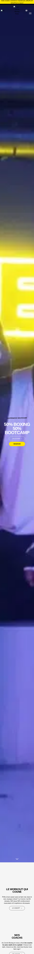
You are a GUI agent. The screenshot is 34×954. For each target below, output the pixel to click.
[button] (30, 13)
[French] (2, 10)
